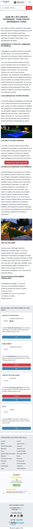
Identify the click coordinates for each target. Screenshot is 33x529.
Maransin (19, 446)
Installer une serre (6, 298)
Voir (16, 337)
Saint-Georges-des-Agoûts (8, 453)
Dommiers (4, 461)
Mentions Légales (14, 528)
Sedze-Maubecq (21, 468)
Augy (2, 468)
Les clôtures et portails (8, 296)
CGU (21, 528)
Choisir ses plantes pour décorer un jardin (13, 288)
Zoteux (3, 443)
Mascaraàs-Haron (22, 453)
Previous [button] (3, 493)
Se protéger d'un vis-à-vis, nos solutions (13, 293)
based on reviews (16, 480)
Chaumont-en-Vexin (6, 458)
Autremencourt (21, 448)
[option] (16, 494)
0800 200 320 (20, 2)
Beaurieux (4, 448)
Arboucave (20, 466)
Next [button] (29, 493)
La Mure (3, 463)
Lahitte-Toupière (21, 451)
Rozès (18, 456)
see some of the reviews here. (16, 482)
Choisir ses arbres (6, 291)
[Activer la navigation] (30, 2)
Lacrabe (3, 441)
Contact (16, 365)
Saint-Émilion (4, 466)
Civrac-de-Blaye (21, 463)
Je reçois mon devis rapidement (16, 162)
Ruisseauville (20, 461)
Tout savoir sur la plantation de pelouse (13, 286)
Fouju (2, 451)
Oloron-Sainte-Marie (6, 446)
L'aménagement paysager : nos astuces (13, 283)
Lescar (18, 441)
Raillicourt (19, 458)
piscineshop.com (14, 118)
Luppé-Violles (20, 443)
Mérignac (3, 456)
